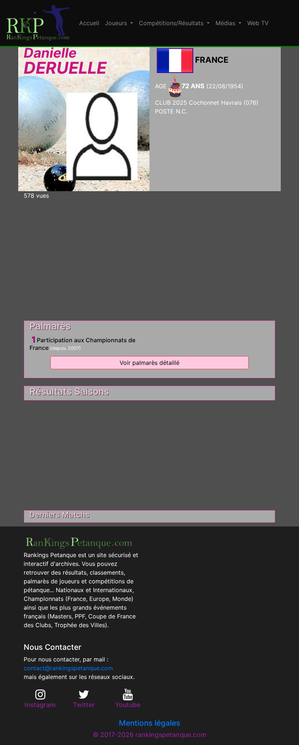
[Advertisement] (149, 257)
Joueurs (117, 23)
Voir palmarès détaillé (149, 362)
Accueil (89, 23)
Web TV (258, 23)
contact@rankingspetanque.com (68, 668)
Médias (226, 23)
